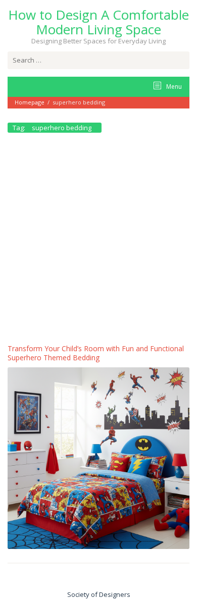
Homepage (29, 102)
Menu (173, 86)
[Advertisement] (98, 240)
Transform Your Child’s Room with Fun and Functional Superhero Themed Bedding (96, 353)
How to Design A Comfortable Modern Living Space (98, 22)
